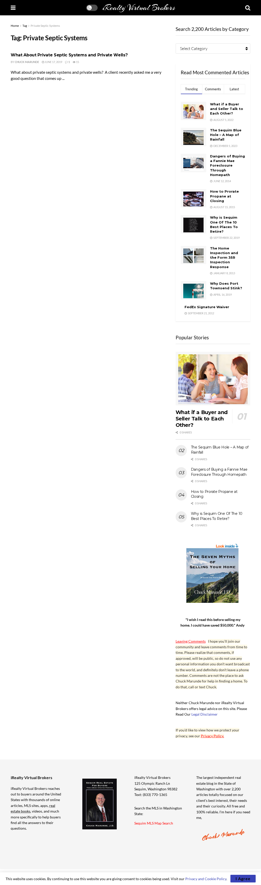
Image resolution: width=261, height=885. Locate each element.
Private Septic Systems (45, 26)
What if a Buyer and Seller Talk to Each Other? (226, 108)
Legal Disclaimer (204, 714)
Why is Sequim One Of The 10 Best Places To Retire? (216, 516)
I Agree (243, 878)
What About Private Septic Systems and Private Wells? (69, 55)
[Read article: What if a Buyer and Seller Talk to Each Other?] (213, 378)
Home (15, 26)
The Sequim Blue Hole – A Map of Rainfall (225, 134)
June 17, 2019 (53, 62)
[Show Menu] (13, 7)
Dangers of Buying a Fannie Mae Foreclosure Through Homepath (227, 165)
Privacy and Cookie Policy (205, 879)
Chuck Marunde (27, 62)
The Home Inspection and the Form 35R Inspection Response (224, 257)
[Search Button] (247, 7)
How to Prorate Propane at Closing (224, 196)
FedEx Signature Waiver (207, 307)
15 (77, 62)
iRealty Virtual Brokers (139, 7)
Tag (24, 26)
